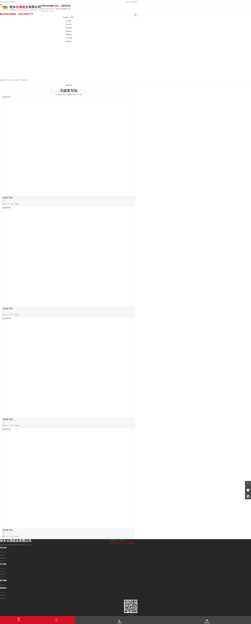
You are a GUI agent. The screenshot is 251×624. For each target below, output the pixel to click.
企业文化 (2, 571)
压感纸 (2, 561)
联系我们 (134, 2)
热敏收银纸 (3, 558)
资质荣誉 (2, 574)
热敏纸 (2, 555)
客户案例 (3, 580)
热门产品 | (129, 2)
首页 (10, 80)
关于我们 (3, 564)
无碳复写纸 (23, 80)
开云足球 (16, 80)
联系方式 (2, 592)
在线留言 (2, 598)
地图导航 (2, 595)
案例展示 (2, 585)
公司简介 (2, 568)
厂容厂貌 (2, 577)
